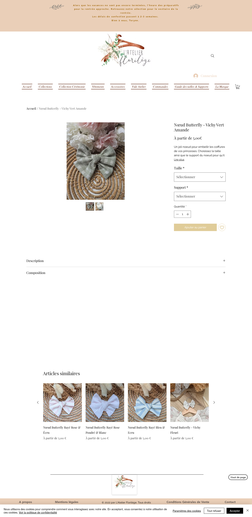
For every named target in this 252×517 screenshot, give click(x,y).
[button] (238, 86)
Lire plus (179, 159)
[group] (126, 412)
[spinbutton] (182, 214)
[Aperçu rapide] (62, 402)
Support (181, 187)
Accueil (31, 108)
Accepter (235, 511)
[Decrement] (177, 214)
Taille (179, 168)
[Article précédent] (38, 402)
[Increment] (188, 214)
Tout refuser (214, 511)
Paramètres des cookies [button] (187, 511)
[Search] (212, 56)
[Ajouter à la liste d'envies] (222, 227)
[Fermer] (247, 510)
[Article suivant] (214, 402)
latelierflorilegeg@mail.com (189, 489)
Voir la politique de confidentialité (38, 512)
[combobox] (200, 177)
